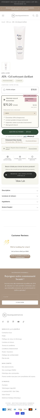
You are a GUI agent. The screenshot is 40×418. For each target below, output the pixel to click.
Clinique (19, 80)
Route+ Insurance (7, 352)
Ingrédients (6, 202)
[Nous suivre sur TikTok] (23, 322)
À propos (5, 385)
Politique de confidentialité (10, 355)
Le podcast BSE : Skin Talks (10, 391)
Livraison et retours (9, 196)
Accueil (3, 22)
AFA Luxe (8, 22)
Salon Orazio (6, 394)
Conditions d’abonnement (10, 348)
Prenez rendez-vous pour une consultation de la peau (18, 376)
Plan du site (5, 358)
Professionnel (8, 80)
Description (6, 190)
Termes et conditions (8, 345)
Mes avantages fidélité (9, 370)
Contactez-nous (7, 333)
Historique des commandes (10, 373)
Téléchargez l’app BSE (9, 388)
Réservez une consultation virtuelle (21, 174)
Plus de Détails (31, 141)
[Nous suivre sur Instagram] (8, 322)
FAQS (4, 336)
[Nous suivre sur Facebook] (3, 322)
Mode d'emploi (7, 207)
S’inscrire (20, 302)
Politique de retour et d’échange (12, 339)
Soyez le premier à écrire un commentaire (20, 256)
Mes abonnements (7, 367)
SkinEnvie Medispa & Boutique (11, 398)
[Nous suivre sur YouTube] (18, 322)
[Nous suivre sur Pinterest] (13, 322)
